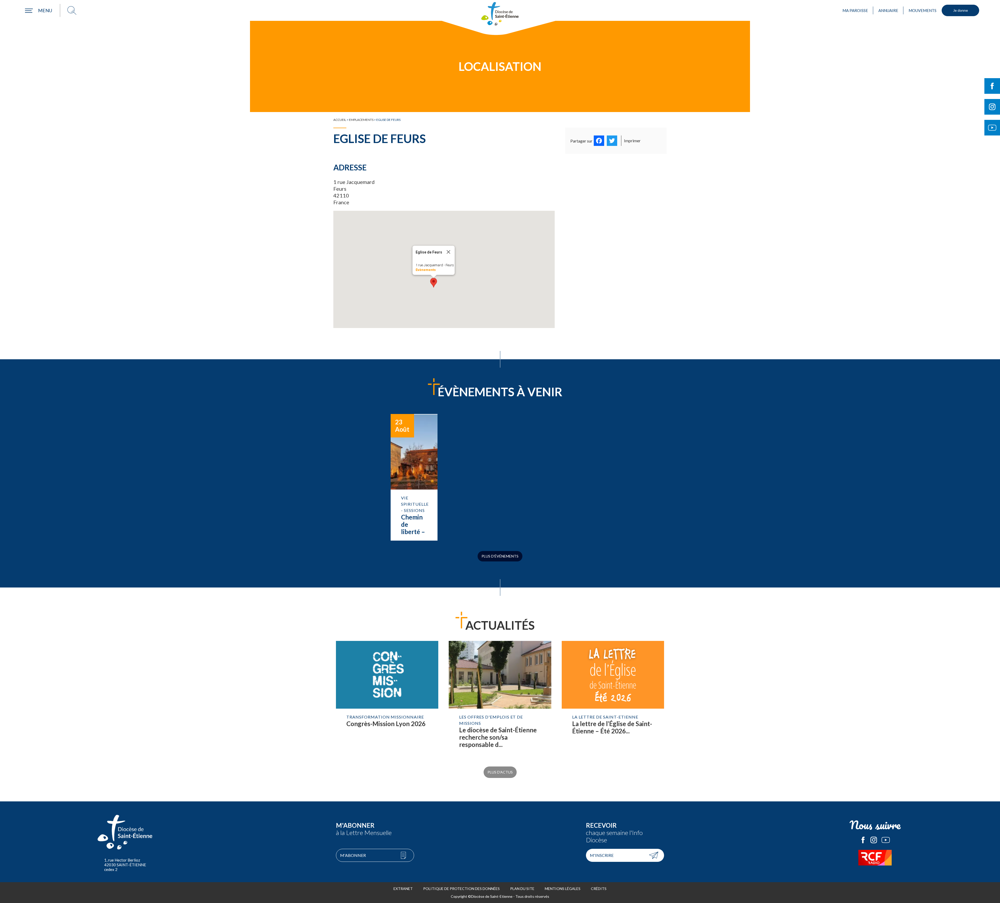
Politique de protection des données (461, 888)
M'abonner (353, 855)
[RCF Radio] (875, 857)
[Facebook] (599, 140)
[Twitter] (612, 140)
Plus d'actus (500, 772)
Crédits (599, 888)
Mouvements (922, 10)
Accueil (339, 120)
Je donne (960, 10)
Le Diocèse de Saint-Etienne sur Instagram (873, 840)
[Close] (448, 252)
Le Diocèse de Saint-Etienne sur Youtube (885, 840)
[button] (433, 283)
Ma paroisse (855, 10)
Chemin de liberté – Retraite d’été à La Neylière (414, 477)
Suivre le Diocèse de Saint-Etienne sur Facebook (992, 86)
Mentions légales (562, 888)
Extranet (403, 888)
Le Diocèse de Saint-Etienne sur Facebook (863, 840)
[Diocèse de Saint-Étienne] (500, 14)
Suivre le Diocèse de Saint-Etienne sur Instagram (992, 107)
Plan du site (522, 888)
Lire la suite (387, 700)
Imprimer (632, 140)
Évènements (426, 270)
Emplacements (361, 120)
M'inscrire (602, 855)
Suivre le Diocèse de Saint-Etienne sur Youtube (992, 127)
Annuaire (888, 10)
